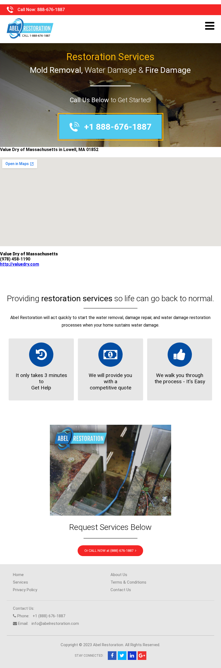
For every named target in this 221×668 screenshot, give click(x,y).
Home (18, 574)
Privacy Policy (25, 589)
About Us (118, 574)
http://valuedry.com (19, 264)
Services (20, 582)
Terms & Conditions (128, 582)
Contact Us (120, 589)
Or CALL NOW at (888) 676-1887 (109, 551)
